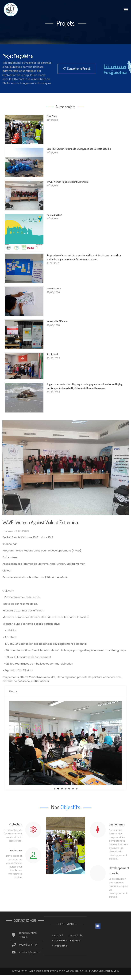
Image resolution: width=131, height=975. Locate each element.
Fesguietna (60, 945)
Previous (14, 743)
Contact (75, 940)
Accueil (58, 935)
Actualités (76, 935)
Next (117, 743)
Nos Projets (60, 940)
